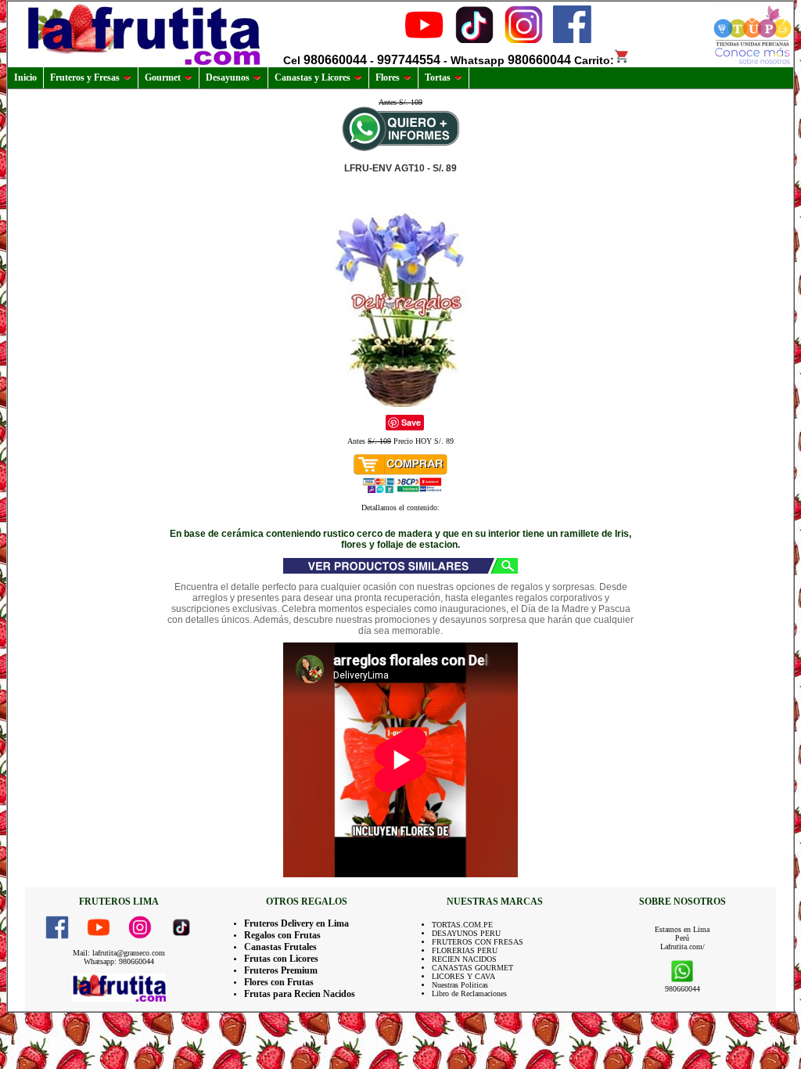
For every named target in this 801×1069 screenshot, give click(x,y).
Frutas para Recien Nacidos (299, 993)
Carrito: (594, 60)
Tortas (438, 77)
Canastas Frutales (280, 946)
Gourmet (163, 77)
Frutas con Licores (281, 958)
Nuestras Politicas (460, 985)
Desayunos (228, 77)
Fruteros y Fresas (85, 77)
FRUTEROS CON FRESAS (477, 942)
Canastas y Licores (312, 77)
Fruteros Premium (281, 970)
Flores (387, 77)
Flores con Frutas (279, 982)
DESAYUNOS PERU (466, 933)
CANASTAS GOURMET (472, 967)
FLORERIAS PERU (464, 950)
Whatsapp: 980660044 (119, 961)
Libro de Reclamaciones (469, 993)
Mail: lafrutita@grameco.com (119, 952)
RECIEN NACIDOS (464, 959)
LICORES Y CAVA (463, 976)
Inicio (25, 77)
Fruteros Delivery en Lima (296, 923)
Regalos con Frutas (282, 935)
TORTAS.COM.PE (462, 924)
